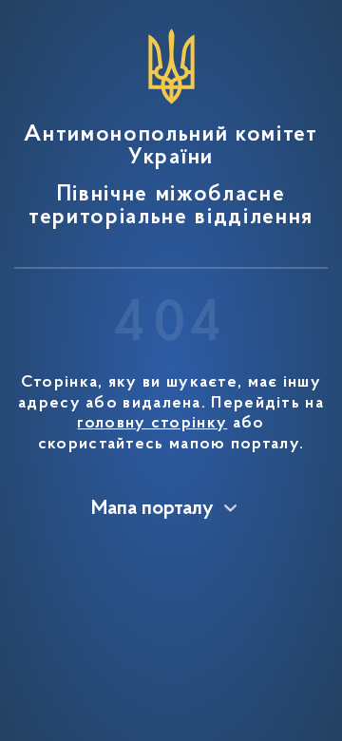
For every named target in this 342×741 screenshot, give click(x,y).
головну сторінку (152, 423)
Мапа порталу (152, 509)
